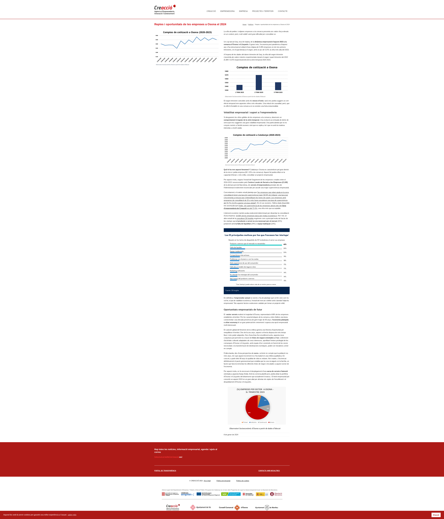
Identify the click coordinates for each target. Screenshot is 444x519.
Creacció (211, 11)
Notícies (250, 24)
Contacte (282, 11)
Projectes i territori (262, 11)
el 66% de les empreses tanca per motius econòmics (256, 216)
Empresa (243, 11)
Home (244, 24)
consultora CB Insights (245, 218)
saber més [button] (72, 515)
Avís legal (207, 481)
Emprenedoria (227, 11)
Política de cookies (242, 481)
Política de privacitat (223, 481)
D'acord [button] (436, 515)
